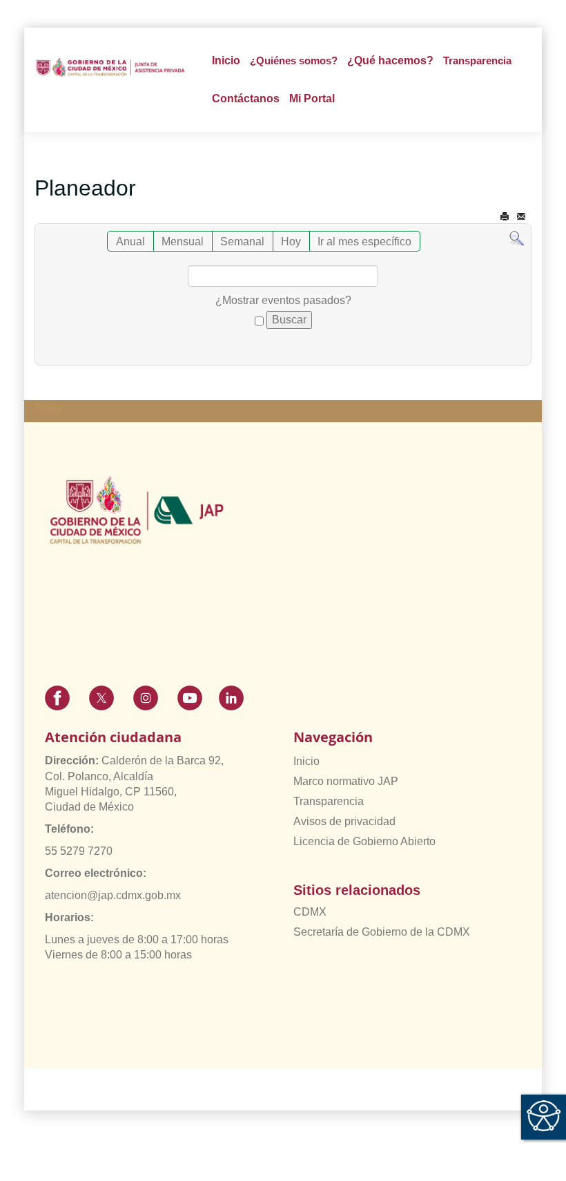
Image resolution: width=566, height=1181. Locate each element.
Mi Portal (312, 98)
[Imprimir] (504, 217)
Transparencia (328, 801)
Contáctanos (246, 98)
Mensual (183, 241)
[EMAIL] (521, 217)
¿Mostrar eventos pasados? (283, 300)
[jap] (110, 67)
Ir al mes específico (364, 241)
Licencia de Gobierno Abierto (364, 841)
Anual (130, 241)
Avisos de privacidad (344, 821)
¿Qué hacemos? (390, 60)
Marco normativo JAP (345, 781)
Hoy (291, 241)
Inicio (226, 60)
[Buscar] (516, 238)
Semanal (242, 241)
